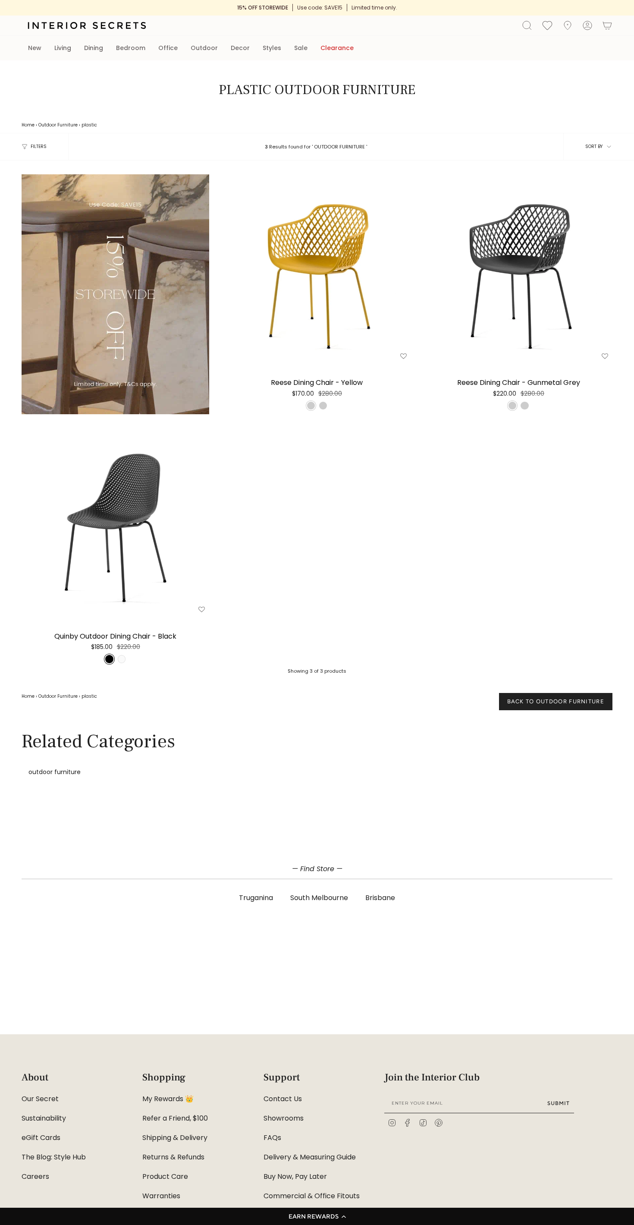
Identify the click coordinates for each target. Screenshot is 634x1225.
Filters (39, 146)
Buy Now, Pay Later (295, 1176)
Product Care (165, 1176)
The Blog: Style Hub (54, 1157)
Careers (35, 1176)
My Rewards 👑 (168, 1099)
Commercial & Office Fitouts (312, 1196)
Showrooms (284, 1118)
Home (28, 125)
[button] (317, 1216)
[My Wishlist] (547, 25)
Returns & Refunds (173, 1157)
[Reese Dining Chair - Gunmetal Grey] (518, 268)
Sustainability (44, 1118)
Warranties (161, 1196)
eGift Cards (41, 1138)
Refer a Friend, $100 (175, 1118)
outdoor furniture (54, 772)
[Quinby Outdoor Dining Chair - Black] (115, 522)
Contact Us (283, 1099)
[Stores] (568, 25)
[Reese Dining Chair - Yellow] (317, 268)
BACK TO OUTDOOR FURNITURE (556, 701)
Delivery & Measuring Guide (310, 1157)
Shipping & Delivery (174, 1138)
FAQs (272, 1138)
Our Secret (40, 1099)
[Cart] (607, 25)
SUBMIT (558, 1103)
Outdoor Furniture (58, 125)
